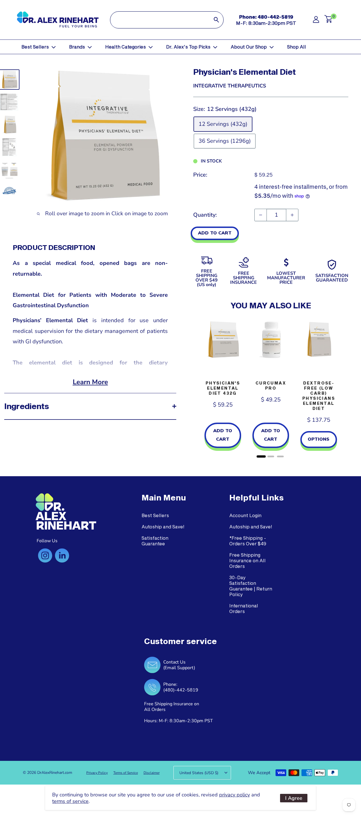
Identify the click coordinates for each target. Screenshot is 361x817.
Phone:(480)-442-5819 (180, 687)
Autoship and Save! (163, 526)
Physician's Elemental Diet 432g (223, 388)
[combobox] (159, 20)
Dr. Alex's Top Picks (188, 46)
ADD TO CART (215, 233)
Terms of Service (125, 772)
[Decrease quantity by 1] (261, 215)
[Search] (216, 20)
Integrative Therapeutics (229, 85)
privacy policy (234, 794)
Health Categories (125, 46)
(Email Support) (179, 668)
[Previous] (198, 387)
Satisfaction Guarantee (155, 540)
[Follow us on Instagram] (45, 555)
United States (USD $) (198, 773)
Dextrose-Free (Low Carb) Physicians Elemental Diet (318, 396)
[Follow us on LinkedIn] (62, 555)
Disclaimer (152, 772)
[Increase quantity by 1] (292, 215)
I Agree (293, 798)
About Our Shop (249, 46)
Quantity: (205, 215)
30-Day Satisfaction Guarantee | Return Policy (250, 586)
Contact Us (174, 662)
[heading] (164, 497)
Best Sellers (35, 46)
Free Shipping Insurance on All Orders (247, 560)
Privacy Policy (97, 772)
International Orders (243, 608)
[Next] (342, 387)
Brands (77, 46)
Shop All (296, 46)
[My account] (316, 21)
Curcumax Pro (271, 385)
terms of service (70, 801)
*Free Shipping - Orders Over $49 (247, 540)
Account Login (245, 515)
